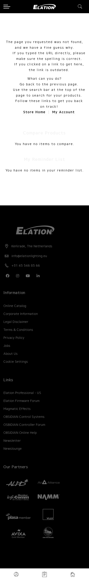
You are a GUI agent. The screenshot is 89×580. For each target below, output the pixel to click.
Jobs (6, 345)
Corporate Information (20, 314)
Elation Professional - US (22, 393)
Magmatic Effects (17, 408)
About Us (10, 353)
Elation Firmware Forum (21, 401)
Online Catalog (14, 306)
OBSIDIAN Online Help (20, 432)
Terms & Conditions (18, 329)
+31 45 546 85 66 (25, 265)
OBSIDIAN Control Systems (23, 416)
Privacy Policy (13, 337)
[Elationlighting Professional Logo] (44, 6)
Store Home (34, 112)
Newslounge (12, 448)
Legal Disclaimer (15, 321)
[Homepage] (73, 574)
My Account (63, 112)
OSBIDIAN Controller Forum (24, 424)
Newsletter (12, 440)
